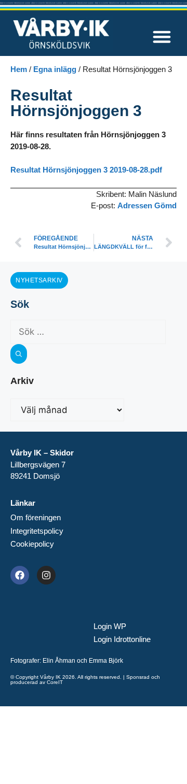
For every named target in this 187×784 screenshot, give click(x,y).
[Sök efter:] (88, 331)
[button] (162, 36)
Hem (18, 69)
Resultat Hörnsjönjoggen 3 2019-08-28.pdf (86, 169)
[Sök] (18, 354)
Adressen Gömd (147, 205)
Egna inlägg (54, 69)
